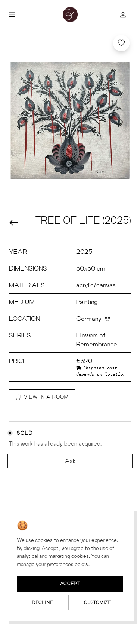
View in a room (46, 397)
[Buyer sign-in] (123, 14)
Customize (97, 602)
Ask (70, 460)
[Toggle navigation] (35, 14)
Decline (42, 602)
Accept (70, 583)
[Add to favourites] (121, 43)
